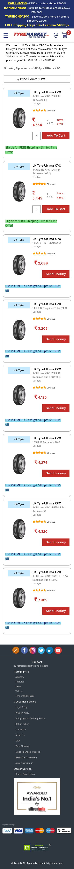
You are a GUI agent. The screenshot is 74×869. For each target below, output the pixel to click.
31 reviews (51, 111)
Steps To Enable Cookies (27, 752)
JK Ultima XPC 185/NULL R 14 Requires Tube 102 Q (50, 578)
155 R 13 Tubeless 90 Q (46, 442)
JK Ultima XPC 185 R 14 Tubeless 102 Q (46, 171)
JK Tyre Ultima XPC (46, 92)
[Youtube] (58, 650)
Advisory (19, 677)
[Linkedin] (49, 650)
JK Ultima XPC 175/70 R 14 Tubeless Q (48, 509)
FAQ (17, 740)
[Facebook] (24, 650)
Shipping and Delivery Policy (30, 718)
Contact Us (20, 729)
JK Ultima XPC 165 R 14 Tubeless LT (46, 98)
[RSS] (16, 650)
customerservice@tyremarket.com (31, 666)
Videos (18, 691)
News (18, 686)
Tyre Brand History (24, 696)
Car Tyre (36, 103)
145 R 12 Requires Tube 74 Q (49, 308)
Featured (19, 681)
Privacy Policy (22, 713)
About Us (19, 735)
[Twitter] (41, 650)
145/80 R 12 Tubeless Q (46, 242)
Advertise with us (24, 763)
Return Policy (22, 724)
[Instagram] (32, 650)
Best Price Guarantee (26, 757)
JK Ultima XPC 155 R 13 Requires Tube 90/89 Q (46, 375)
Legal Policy (21, 707)
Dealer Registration (25, 774)
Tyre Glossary (22, 746)
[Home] (31, 35)
